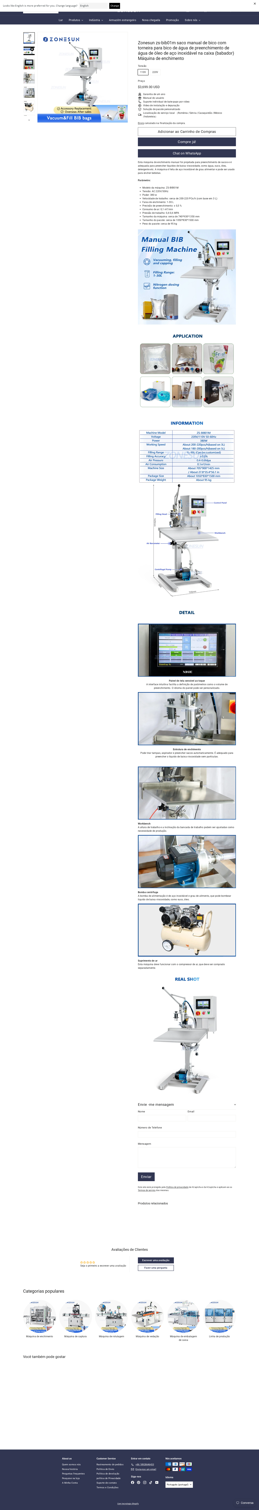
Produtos (75, 20)
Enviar (146, 1177)
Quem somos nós (71, 1464)
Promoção (172, 20)
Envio (141, 123)
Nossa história (70, 1469)
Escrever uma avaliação (155, 1260)
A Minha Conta (70, 1482)
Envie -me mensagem (156, 1104)
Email (191, 1111)
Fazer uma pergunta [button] (155, 1267)
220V (155, 72)
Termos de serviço (147, 1190)
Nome (141, 1111)
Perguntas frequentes (73, 1473)
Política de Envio (105, 1469)
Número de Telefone (150, 1127)
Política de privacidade (177, 1187)
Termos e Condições (107, 1487)
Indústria (95, 20)
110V (143, 72)
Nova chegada (151, 20)
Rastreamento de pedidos (110, 1464)
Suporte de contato (107, 1482)
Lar (61, 20)
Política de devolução (108, 1473)
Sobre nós (191, 20)
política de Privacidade (109, 1478)
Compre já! (187, 142)
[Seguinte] (29, 119)
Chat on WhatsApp (187, 153)
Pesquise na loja (71, 1478)
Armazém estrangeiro (122, 20)
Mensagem (144, 1143)
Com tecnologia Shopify (128, 1503)
